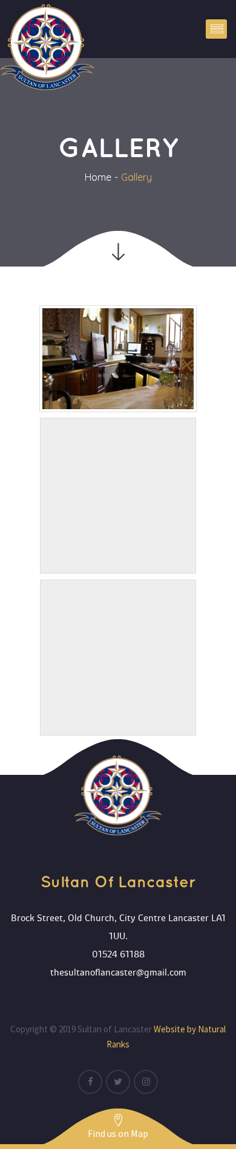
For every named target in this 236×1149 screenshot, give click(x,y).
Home (98, 177)
